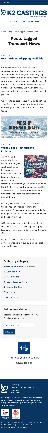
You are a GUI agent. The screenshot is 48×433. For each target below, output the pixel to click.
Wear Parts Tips (11, 297)
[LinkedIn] (46, 2)
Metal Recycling (11, 276)
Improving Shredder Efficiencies (19, 266)
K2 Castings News (12, 271)
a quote (39, 107)
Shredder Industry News (15, 282)
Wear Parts (9, 292)
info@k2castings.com (32, 21)
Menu (6, 2)
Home (3, 32)
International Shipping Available (22, 58)
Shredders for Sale (12, 287)
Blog (10, 32)
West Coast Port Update (17, 147)
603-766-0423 (13, 21)
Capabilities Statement (30, 425)
